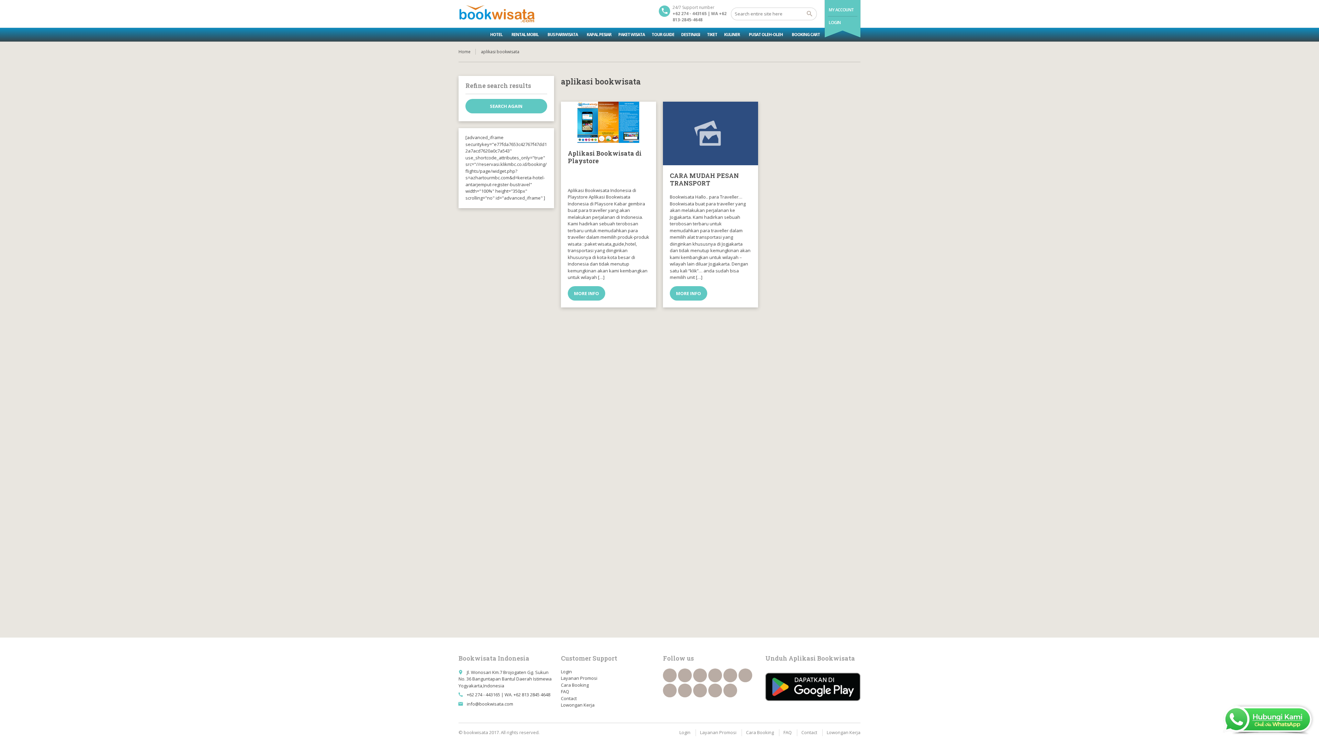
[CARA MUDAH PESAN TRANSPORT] (710, 133)
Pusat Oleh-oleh (766, 34)
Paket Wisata (631, 34)
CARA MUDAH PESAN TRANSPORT (704, 179)
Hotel (496, 34)
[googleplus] (730, 675)
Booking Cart (806, 34)
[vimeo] (670, 690)
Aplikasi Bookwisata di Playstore (605, 157)
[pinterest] (685, 690)
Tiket (712, 34)
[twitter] (685, 675)
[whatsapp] (700, 690)
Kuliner (732, 34)
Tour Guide (663, 34)
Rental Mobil (525, 34)
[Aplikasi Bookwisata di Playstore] (608, 122)
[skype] (730, 690)
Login (835, 22)
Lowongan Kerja (578, 705)
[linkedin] (715, 675)
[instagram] (715, 690)
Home (465, 52)
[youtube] (745, 675)
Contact (569, 698)
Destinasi (690, 34)
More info (586, 293)
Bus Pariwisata (563, 34)
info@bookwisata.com (490, 704)
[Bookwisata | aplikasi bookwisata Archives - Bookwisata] (496, 13)
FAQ (565, 691)
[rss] (700, 675)
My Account (841, 10)
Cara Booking (575, 685)
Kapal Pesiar (599, 34)
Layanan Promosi (579, 678)
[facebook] (670, 675)
